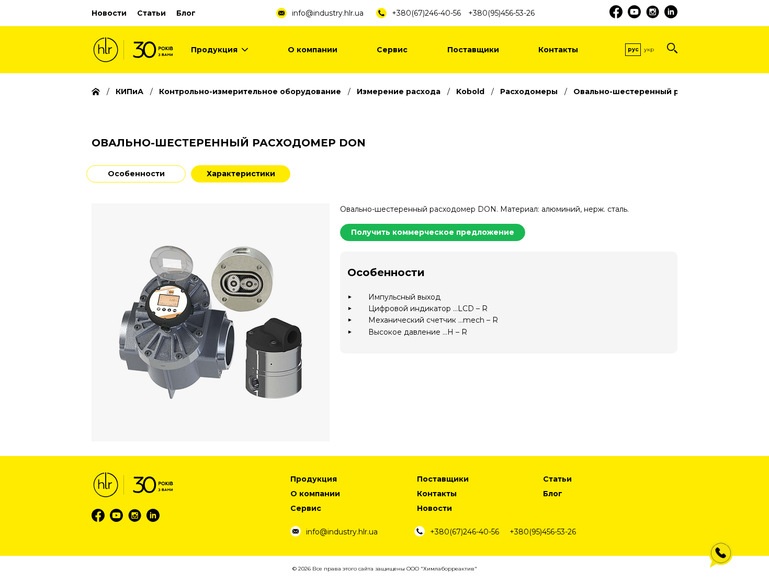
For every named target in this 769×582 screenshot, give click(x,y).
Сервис (392, 49)
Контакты (558, 49)
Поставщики (473, 49)
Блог (186, 13)
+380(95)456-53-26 (501, 13)
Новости (109, 13)
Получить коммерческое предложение (432, 232)
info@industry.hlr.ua (328, 13)
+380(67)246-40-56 (426, 13)
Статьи (151, 13)
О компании (312, 49)
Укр (649, 49)
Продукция (214, 49)
